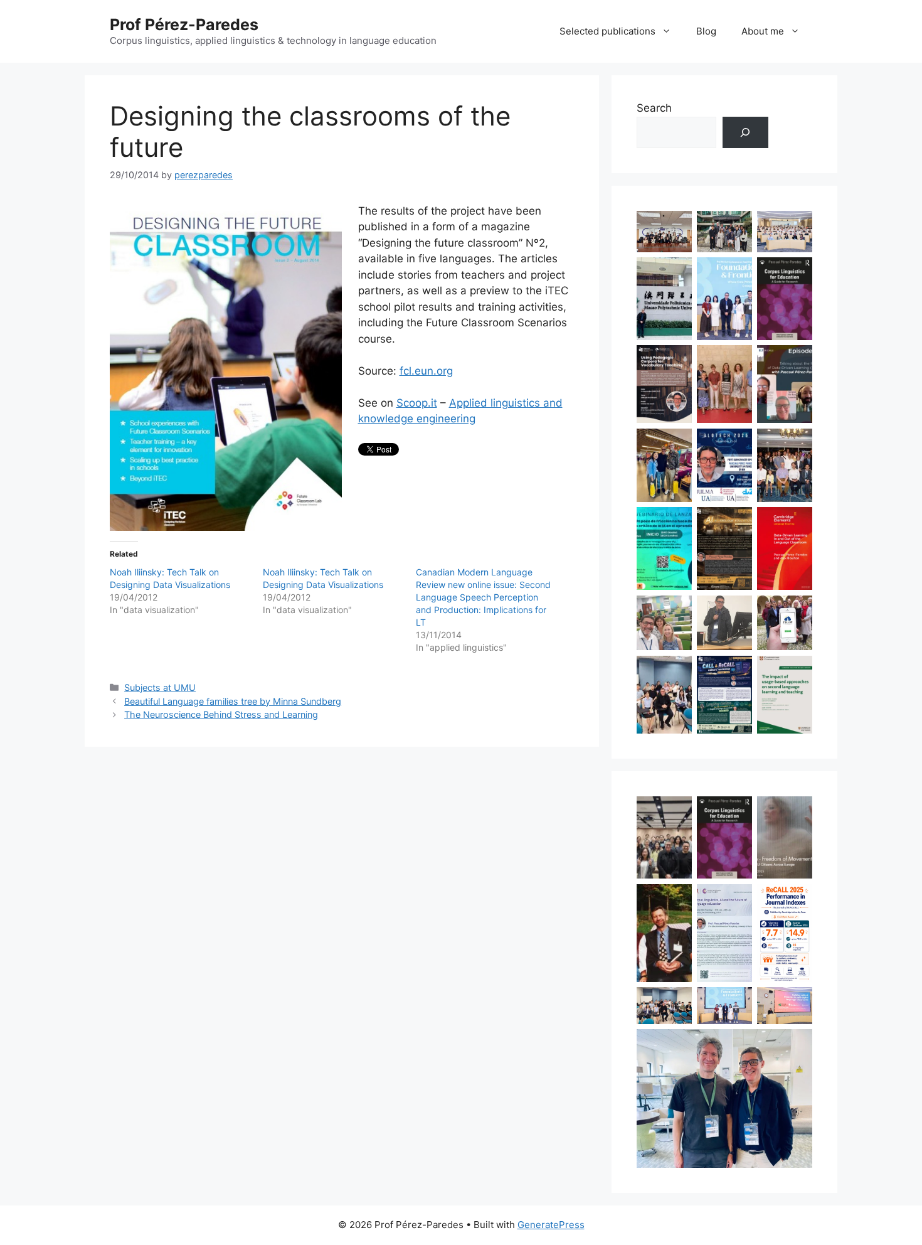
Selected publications (607, 31)
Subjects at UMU (160, 687)
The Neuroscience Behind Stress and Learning (221, 714)
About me (762, 31)
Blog (706, 31)
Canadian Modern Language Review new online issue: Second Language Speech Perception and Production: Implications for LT (483, 597)
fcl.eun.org (426, 371)
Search (654, 108)
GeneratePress (551, 1225)
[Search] (745, 133)
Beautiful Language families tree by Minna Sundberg (232, 701)
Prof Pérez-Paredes (184, 24)
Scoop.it (416, 403)
